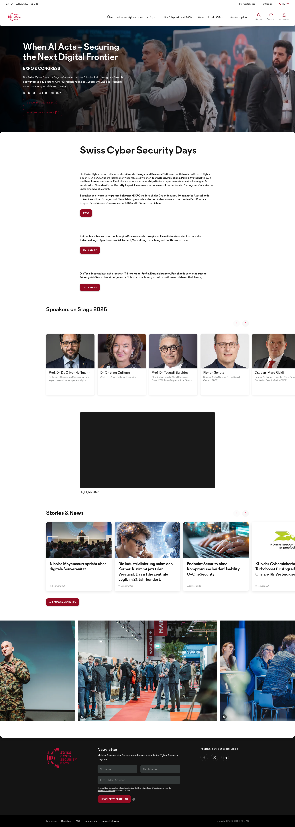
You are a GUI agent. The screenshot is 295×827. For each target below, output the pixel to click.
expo (86, 213)
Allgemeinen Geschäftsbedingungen (151, 788)
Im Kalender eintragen (40, 112)
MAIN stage (90, 250)
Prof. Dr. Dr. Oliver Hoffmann (69, 372)
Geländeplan (238, 17)
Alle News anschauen (62, 602)
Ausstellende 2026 (211, 17)
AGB (78, 821)
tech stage (90, 287)
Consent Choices (110, 821)
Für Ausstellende (247, 3)
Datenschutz (91, 821)
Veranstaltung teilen (40, 102)
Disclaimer (66, 821)
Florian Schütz (213, 372)
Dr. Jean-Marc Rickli (269, 372)
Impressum (51, 821)
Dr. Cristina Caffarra (115, 372)
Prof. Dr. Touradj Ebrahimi (170, 372)
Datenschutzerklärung (106, 790)
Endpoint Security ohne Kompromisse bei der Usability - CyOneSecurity (214, 568)
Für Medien (267, 3)
